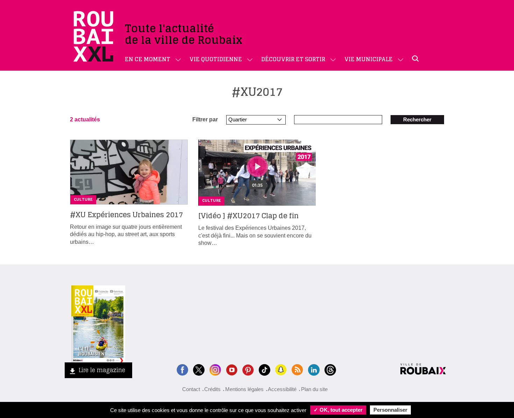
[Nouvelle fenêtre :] (231, 369)
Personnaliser (390, 410)
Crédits (212, 389)
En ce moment (147, 59)
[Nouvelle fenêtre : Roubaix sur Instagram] (215, 369)
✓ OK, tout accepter (338, 410)
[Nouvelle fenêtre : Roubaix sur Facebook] (182, 369)
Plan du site (314, 389)
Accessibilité (282, 389)
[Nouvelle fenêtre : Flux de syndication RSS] (297, 369)
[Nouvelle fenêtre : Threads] (330, 369)
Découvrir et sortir (293, 59)
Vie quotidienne (216, 59)
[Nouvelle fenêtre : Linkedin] (314, 369)
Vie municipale (368, 59)
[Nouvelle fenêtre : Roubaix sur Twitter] (199, 369)
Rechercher (417, 119)
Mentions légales (244, 389)
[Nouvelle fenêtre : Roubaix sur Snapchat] (281, 369)
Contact (191, 389)
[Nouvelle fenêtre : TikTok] (264, 369)
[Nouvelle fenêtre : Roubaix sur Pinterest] (248, 369)
